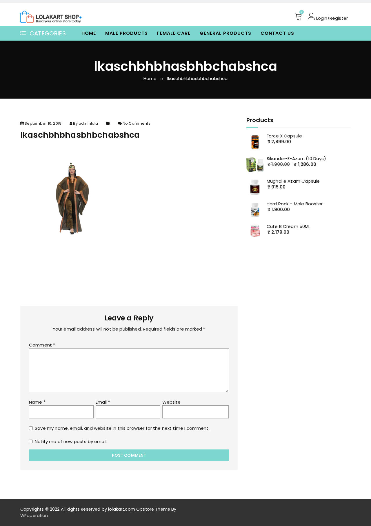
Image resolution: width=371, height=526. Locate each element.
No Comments (136, 123)
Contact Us (277, 33)
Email (103, 402)
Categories (48, 33)
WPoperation (34, 515)
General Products (225, 33)
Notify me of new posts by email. (71, 441)
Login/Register (331, 17)
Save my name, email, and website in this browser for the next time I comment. (122, 428)
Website (171, 402)
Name (37, 402)
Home (88, 33)
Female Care (173, 33)
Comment (42, 345)
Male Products (126, 33)
